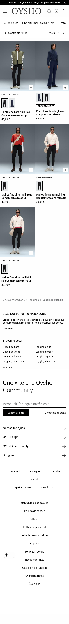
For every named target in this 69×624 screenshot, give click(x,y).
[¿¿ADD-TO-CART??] (31, 87)
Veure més (8, 328)
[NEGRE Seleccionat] (4, 103)
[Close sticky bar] (64, 2)
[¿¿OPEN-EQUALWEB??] (9, 555)
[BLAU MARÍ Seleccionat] (39, 97)
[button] (64, 11)
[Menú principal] (6, 11)
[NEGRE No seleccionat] (46, 97)
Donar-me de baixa (55, 412)
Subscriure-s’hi (16, 412)
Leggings (33, 299)
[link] (56, 11)
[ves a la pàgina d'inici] (26, 11)
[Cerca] (49, 11)
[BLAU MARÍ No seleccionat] (12, 103)
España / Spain (22, 487)
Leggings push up (53, 299)
